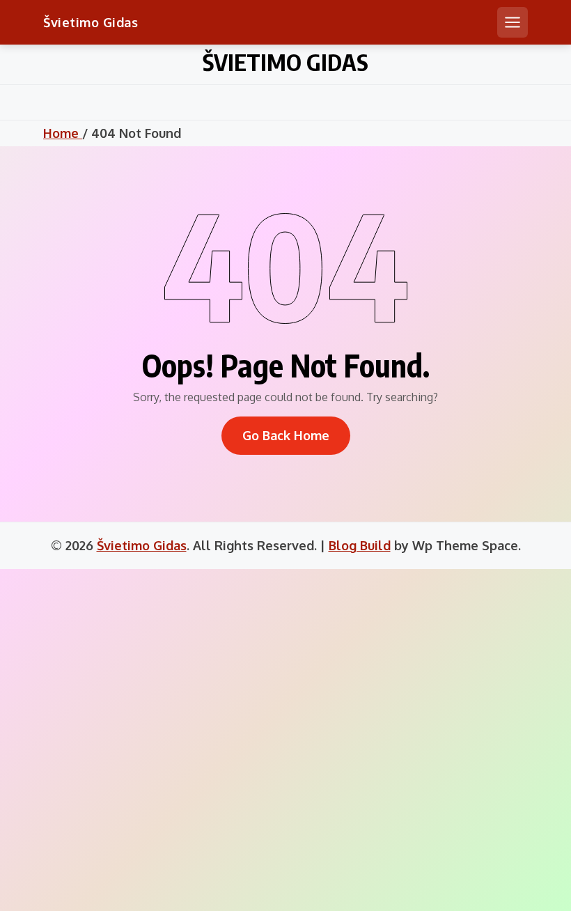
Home (62, 133)
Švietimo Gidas (90, 22)
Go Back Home (285, 435)
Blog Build (360, 545)
